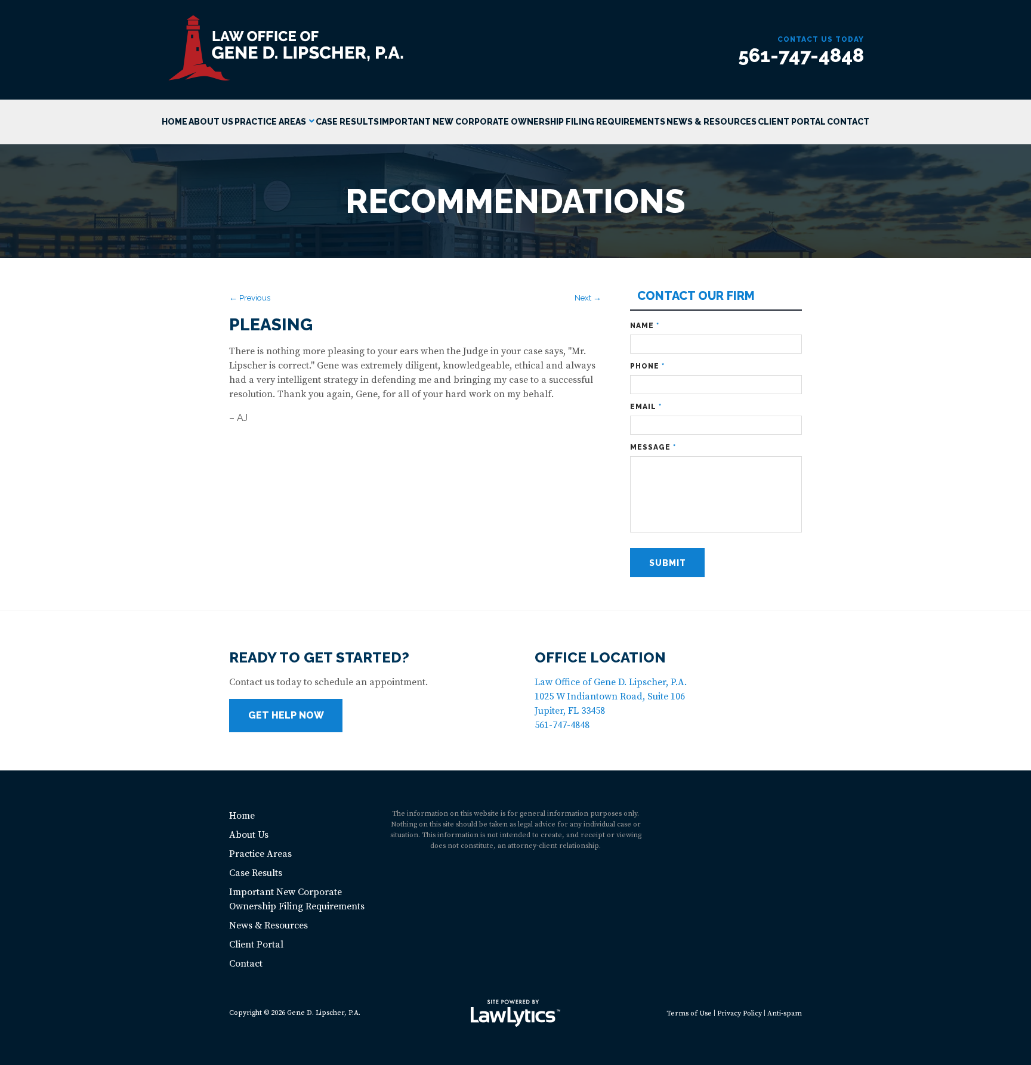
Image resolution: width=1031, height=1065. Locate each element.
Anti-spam (784, 1013)
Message (653, 447)
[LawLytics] (515, 1013)
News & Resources (711, 121)
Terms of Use (689, 1013)
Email (646, 407)
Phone (647, 366)
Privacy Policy (739, 1013)
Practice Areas (270, 121)
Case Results (347, 121)
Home (174, 121)
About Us (211, 121)
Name (644, 325)
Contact (848, 121)
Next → (588, 297)
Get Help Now (286, 715)
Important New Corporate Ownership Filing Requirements (522, 121)
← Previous (249, 297)
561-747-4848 (801, 55)
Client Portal (792, 121)
